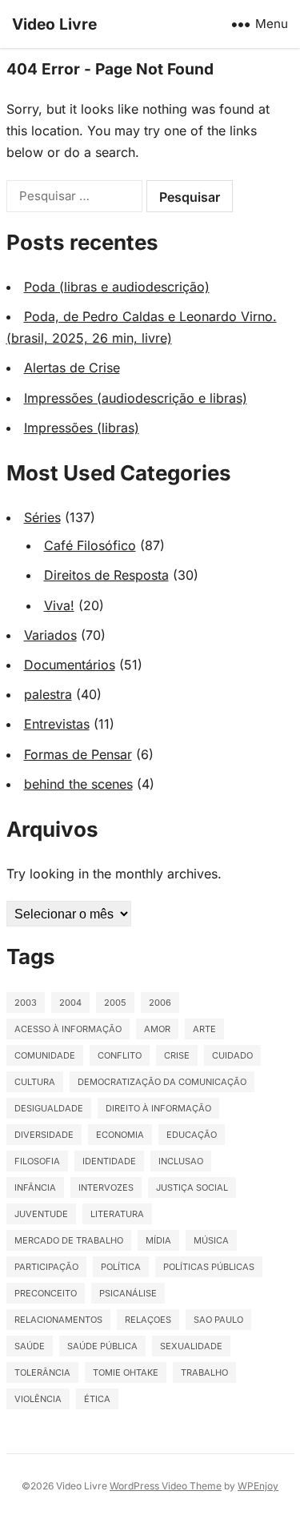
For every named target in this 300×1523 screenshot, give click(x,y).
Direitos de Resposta (106, 575)
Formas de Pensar (78, 754)
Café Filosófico (90, 545)
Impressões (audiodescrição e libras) (135, 398)
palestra (48, 694)
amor (157, 1029)
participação (46, 1266)
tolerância (42, 1372)
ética (97, 1398)
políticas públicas (208, 1266)
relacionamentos (58, 1319)
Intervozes (106, 1187)
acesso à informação (68, 1029)
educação (191, 1134)
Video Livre (54, 24)
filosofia (37, 1161)
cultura (34, 1081)
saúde (29, 1346)
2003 (25, 1002)
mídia (158, 1240)
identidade (109, 1161)
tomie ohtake (125, 1372)
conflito (120, 1055)
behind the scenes (78, 784)
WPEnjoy (258, 1486)
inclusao (180, 1161)
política (121, 1266)
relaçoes (148, 1319)
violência (38, 1398)
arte (204, 1029)
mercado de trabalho (68, 1240)
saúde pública (102, 1346)
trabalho (204, 1372)
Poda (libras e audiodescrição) (117, 287)
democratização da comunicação (162, 1081)
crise (177, 1055)
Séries (42, 517)
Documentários (69, 665)
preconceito (45, 1293)
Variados (50, 635)
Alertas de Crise (72, 368)
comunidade (44, 1055)
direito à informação (158, 1108)
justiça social (192, 1187)
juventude (41, 1214)
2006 (160, 1002)
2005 (115, 1002)
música (211, 1240)
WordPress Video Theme (166, 1486)
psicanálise (128, 1293)
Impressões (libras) (81, 428)
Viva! (59, 605)
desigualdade (48, 1108)
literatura (117, 1214)
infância (35, 1187)
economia (120, 1134)
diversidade (44, 1134)
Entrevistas (57, 724)
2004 (70, 1002)
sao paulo (218, 1319)
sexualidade (191, 1346)
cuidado (232, 1055)
